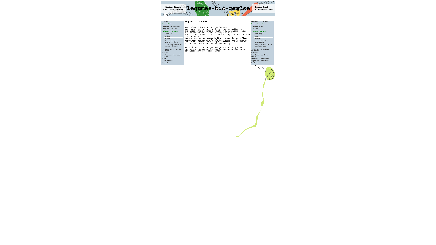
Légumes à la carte (170, 31)
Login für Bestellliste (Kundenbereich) (263, 45)
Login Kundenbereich (260, 61)
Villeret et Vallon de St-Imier (171, 50)
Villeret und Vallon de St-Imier (261, 50)
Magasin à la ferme (170, 29)
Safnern (165, 53)
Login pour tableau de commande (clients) (173, 45)
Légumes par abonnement (172, 26)
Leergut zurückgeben (260, 59)
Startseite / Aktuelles (261, 22)
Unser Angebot (257, 24)
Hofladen (256, 29)
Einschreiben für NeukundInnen (261, 41)
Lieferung (258, 34)
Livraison (168, 34)
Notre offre (167, 24)
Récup (164, 59)
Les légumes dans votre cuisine (172, 55)
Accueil (165, 22)
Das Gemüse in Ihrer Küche (260, 55)
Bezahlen (258, 38)
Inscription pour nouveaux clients (171, 41)
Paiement (168, 38)
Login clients (167, 61)
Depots (257, 36)
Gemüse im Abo (258, 26)
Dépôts (167, 36)
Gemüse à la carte (259, 31)
